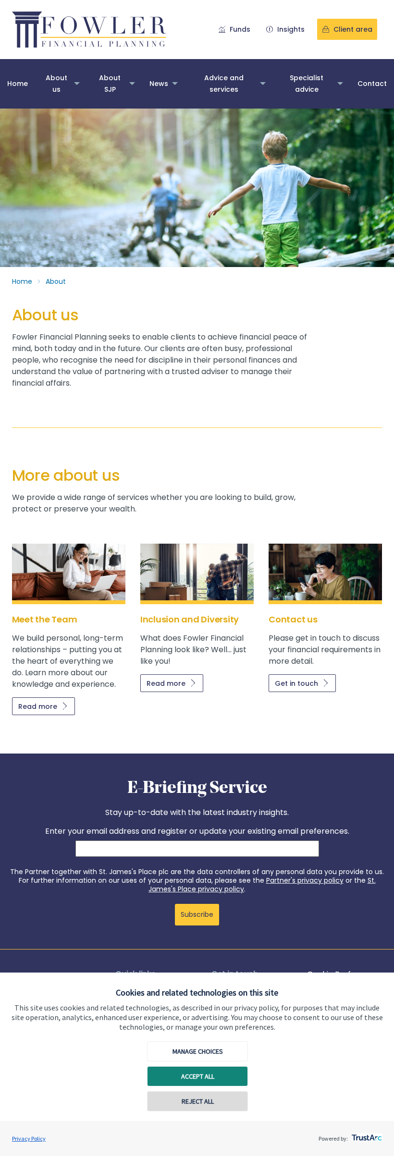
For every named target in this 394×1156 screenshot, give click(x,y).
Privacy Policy (29, 1138)
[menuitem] (17, 84)
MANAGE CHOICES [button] (197, 1051)
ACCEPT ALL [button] (197, 1076)
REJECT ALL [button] (198, 1101)
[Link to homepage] (89, 30)
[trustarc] (366, 1134)
